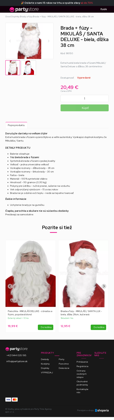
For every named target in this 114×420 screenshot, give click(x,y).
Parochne (64, 363)
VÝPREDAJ (47, 372)
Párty (61, 359)
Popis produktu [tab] (16, 125)
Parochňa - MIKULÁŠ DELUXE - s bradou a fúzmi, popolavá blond (30, 313)
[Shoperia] (102, 410)
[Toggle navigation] (7, 10)
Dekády (45, 359)
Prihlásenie (82, 361)
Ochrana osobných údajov (82, 373)
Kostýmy (45, 363)
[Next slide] (48, 41)
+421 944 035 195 (16, 355)
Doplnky (45, 368)
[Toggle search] (94, 9)
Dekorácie (64, 368)
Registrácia (82, 366)
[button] (12, 67)
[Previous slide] (10, 286)
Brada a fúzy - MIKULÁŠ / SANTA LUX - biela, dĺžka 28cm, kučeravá (81, 313)
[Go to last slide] (10, 41)
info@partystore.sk (17, 361)
